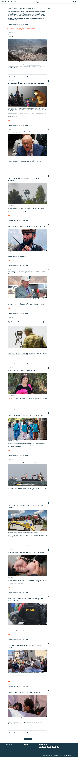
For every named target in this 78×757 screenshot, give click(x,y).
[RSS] (55, 747)
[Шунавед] (71, 2)
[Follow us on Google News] (40, 747)
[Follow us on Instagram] (48, 747)
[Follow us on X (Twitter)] (50, 747)
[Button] (13, 24)
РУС (65, 1)
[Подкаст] (58, 747)
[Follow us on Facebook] (42, 747)
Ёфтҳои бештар (28, 738)
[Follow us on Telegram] (53, 747)
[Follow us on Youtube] (45, 747)
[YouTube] (68, 2)
